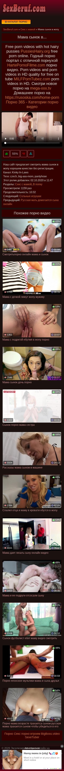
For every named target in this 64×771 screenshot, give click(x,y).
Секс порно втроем (27, 733)
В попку (37, 184)
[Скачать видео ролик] (31, 153)
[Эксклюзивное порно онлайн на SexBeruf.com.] (24, 8)
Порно (8, 733)
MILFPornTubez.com (32, 79)
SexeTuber (32, 737)
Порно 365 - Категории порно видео (32, 104)
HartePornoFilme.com (26, 65)
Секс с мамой (23, 184)
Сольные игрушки (30, 196)
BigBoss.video (50, 733)
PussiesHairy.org (35, 51)
